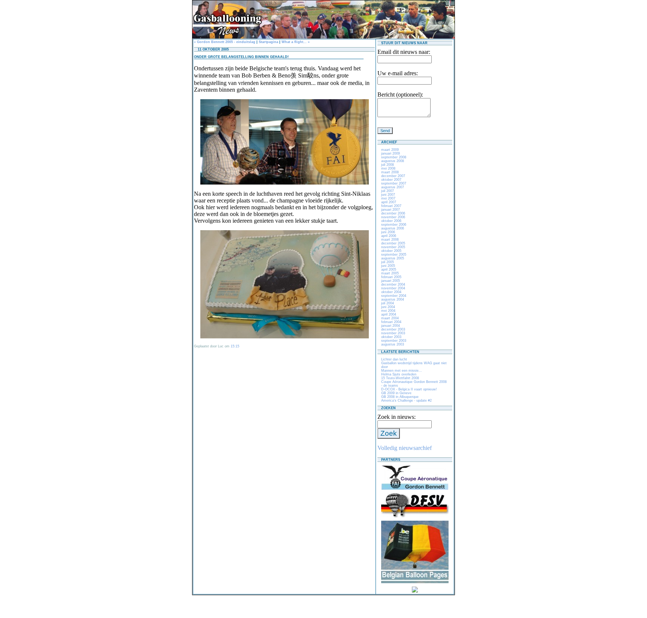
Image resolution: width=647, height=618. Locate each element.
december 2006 (393, 213)
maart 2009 (390, 150)
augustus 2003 (392, 344)
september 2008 (393, 157)
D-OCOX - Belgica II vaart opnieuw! (409, 389)
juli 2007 (387, 191)
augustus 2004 (392, 299)
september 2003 (393, 341)
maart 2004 (390, 318)
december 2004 (393, 284)
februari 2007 (391, 206)
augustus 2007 (392, 187)
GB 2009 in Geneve (396, 393)
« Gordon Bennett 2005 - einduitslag (224, 42)
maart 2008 (390, 172)
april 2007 (388, 202)
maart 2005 (390, 273)
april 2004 (388, 314)
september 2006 (393, 224)
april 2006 (388, 236)
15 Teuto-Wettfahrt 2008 (400, 378)
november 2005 (393, 247)
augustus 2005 (392, 258)
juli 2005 (387, 262)
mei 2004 (388, 311)
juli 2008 (387, 165)
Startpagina (268, 42)
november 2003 (393, 333)
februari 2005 (391, 277)
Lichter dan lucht (394, 359)
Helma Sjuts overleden (398, 374)
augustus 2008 (392, 161)
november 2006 (393, 217)
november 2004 (393, 288)
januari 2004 (390, 326)
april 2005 (388, 269)
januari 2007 (390, 209)
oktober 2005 (391, 251)
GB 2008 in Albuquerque (400, 397)
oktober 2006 (391, 221)
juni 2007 (388, 195)
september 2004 (393, 296)
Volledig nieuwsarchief (404, 448)
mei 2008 (388, 168)
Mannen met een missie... (401, 370)
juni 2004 (388, 307)
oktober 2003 (391, 337)
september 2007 (393, 183)
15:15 (235, 346)
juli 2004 (387, 303)
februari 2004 (391, 322)
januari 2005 (390, 281)
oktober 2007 (391, 180)
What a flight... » (296, 42)
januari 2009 (390, 153)
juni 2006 (388, 232)
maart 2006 (390, 239)
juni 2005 (388, 266)
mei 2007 (388, 198)
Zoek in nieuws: (396, 417)
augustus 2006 (392, 228)
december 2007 (393, 176)
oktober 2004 (391, 292)
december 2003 (393, 329)
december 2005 (393, 243)
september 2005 (393, 254)
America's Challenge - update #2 (406, 400)
